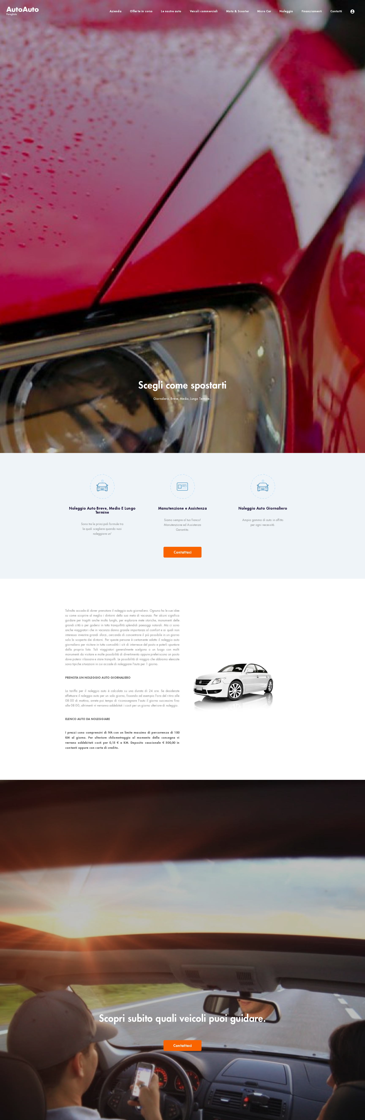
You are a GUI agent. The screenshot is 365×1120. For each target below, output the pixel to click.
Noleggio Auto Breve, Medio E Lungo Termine (102, 510)
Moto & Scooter (237, 11)
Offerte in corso (141, 11)
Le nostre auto (171, 11)
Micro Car (264, 11)
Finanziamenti (312, 11)
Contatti (336, 11)
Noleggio (286, 11)
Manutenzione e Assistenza (182, 508)
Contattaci (183, 552)
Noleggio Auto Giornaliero (262, 508)
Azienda (115, 11)
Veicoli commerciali (204, 11)
